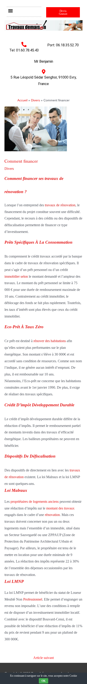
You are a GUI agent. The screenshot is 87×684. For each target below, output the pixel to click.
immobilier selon (16, 276)
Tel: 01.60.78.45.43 (24, 50)
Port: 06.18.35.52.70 (63, 45)
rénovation (52, 515)
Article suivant (43, 658)
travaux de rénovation (60, 205)
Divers (9, 168)
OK (43, 680)
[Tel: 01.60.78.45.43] (24, 44)
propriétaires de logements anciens (34, 501)
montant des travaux (60, 508)
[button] (10, 10)
